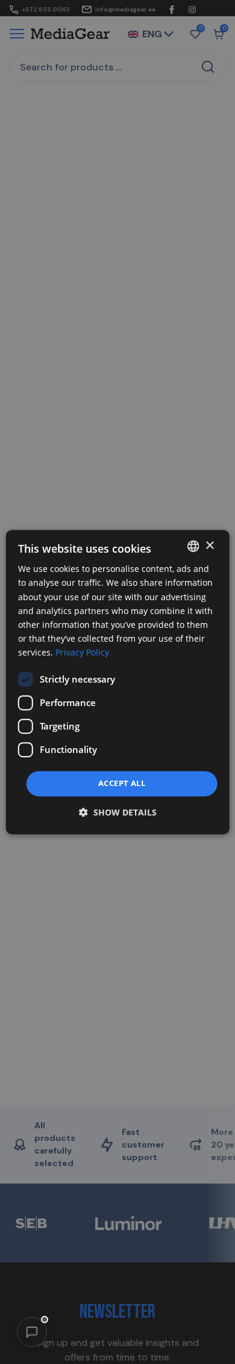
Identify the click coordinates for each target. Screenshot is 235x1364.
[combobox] (193, 546)
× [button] (209, 545)
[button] (32, 1332)
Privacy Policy (82, 652)
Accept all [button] (121, 783)
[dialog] (118, 682)
